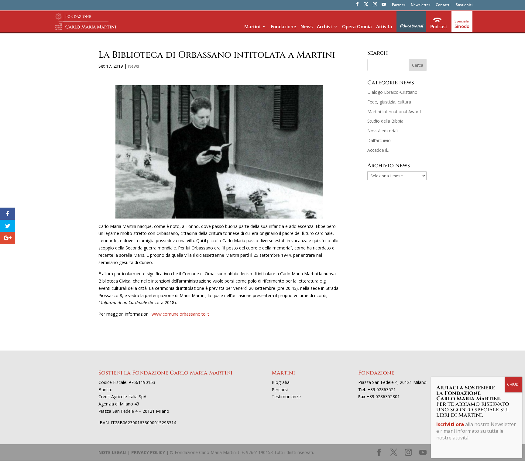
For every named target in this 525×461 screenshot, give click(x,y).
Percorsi (280, 389)
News (306, 26)
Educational (411, 26)
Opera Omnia (357, 26)
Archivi (324, 26)
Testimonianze (286, 396)
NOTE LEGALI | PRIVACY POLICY (131, 452)
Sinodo (462, 26)
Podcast (438, 26)
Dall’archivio (379, 140)
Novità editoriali (382, 131)
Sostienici (464, 5)
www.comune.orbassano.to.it (180, 314)
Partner (398, 5)
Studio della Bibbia (385, 121)
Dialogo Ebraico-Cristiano (392, 92)
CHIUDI (513, 384)
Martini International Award (394, 111)
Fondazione (283, 26)
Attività (384, 26)
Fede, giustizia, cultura (389, 102)
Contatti (443, 5)
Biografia (281, 382)
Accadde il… (378, 150)
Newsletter (420, 5)
